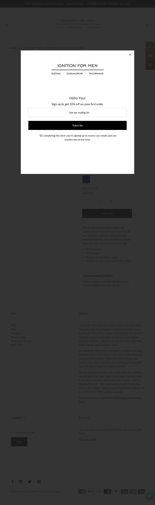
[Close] (130, 54)
